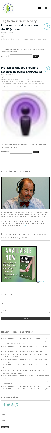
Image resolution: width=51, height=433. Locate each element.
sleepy (23, 86)
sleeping (17, 86)
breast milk (18, 39)
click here (20, 218)
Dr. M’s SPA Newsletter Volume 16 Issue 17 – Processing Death (22, 365)
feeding (39, 81)
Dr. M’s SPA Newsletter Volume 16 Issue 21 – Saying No (20, 338)
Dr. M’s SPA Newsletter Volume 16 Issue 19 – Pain (18, 351)
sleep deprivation (7, 86)
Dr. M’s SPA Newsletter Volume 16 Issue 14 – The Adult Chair (22, 389)
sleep (44, 84)
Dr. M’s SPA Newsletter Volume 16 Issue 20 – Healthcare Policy (23, 346)
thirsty (29, 86)
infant (15, 84)
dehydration (31, 81)
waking (34, 86)
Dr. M (5, 35)
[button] (39, 8)
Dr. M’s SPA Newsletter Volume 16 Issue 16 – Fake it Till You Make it (24, 375)
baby (13, 81)
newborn (31, 84)
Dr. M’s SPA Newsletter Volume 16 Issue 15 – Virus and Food (22, 386)
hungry (9, 84)
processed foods (36, 39)
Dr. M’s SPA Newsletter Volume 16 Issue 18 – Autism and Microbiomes (25, 360)
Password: (5, 56)
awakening (7, 81)
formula (4, 84)
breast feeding (8, 39)
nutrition (26, 39)
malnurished (22, 84)
